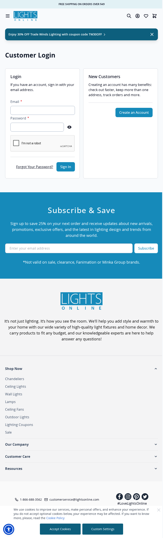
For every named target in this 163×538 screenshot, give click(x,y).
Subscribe (146, 248)
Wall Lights (13, 394)
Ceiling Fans (14, 409)
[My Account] (137, 16)
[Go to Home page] (25, 16)
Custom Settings (102, 529)
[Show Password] (69, 127)
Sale (8, 432)
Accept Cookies (60, 529)
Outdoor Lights (17, 417)
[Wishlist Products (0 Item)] (146, 16)
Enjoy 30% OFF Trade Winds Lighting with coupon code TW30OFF (55, 34)
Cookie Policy (55, 518)
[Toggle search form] (129, 16)
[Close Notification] (152, 34)
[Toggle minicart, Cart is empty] (154, 16)
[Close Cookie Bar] (158, 510)
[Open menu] (7, 15)
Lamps (10, 401)
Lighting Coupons (19, 424)
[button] (81, 369)
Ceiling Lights (15, 386)
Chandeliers (14, 378)
